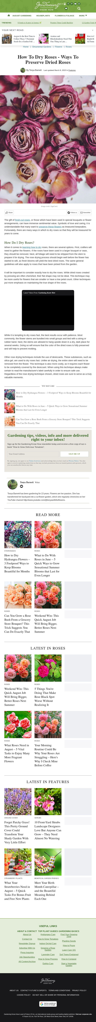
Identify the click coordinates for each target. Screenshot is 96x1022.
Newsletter (86, 212)
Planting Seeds (69, 941)
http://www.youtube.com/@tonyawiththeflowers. (44, 500)
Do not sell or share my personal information (55, 995)
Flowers (58, 47)
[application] (48, 310)
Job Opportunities (27, 957)
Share (10, 212)
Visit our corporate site (84, 1014)
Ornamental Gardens (41, 47)
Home (26, 47)
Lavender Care (48, 955)
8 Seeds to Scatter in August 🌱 (29, 23)
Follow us (73, 212)
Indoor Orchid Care (48, 943)
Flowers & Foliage (64, 16)
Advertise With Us (27, 948)
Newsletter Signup (27, 943)
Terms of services (35, 461)
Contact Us (27, 939)
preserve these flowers (50, 227)
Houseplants (43, 16)
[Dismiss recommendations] (92, 30)
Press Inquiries (27, 953)
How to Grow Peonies (48, 959)
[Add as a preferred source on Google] (48, 1004)
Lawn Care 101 (69, 950)
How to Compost (69, 959)
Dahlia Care (48, 964)
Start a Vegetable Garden (68, 965)
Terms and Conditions (59, 990)
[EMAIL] (22, 486)
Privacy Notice (74, 461)
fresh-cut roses (22, 220)
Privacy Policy (79, 990)
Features (72, 70)
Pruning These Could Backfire (61, 23)
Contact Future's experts (33, 990)
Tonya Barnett (35, 70)
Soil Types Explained (69, 955)
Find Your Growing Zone (69, 935)
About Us (27, 934)
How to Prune (69, 945)
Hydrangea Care (48, 934)
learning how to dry (31, 247)
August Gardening (21, 16)
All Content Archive (27, 962)
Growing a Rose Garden (48, 949)
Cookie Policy (23, 995)
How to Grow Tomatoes (48, 939)
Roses (69, 47)
